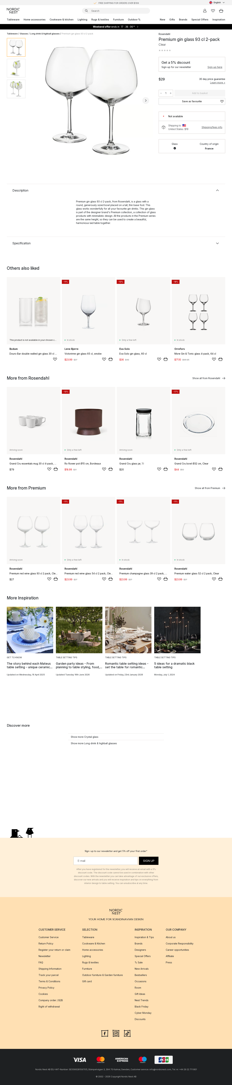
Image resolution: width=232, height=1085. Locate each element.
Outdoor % (134, 19)
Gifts (172, 19)
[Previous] (37, 100)
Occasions (140, 981)
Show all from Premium (207, 488)
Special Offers (199, 19)
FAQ (41, 962)
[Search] (86, 11)
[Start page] (13, 10)
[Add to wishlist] (55, 359)
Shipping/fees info (212, 127)
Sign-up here (215, 67)
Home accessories (35, 19)
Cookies (43, 993)
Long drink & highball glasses (45, 33)
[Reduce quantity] (161, 93)
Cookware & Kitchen (93, 943)
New (162, 19)
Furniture (118, 19)
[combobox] (217, 2)
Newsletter (45, 956)
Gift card (87, 981)
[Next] (145, 100)
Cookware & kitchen (62, 19)
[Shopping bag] (221, 11)
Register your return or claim (54, 949)
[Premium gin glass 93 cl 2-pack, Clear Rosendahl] (91, 100)
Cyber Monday (143, 1012)
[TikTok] (127, 1033)
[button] (165, 50)
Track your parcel (49, 975)
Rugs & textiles (100, 19)
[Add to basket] (111, 359)
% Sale (139, 962)
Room (138, 987)
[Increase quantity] (170, 93)
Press (169, 962)
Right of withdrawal (49, 1006)
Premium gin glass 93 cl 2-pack (77, 33)
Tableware (13, 19)
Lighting (82, 19)
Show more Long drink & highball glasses (94, 743)
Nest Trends (141, 1000)
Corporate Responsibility (179, 943)
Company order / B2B (51, 1000)
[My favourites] (213, 11)
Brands (183, 19)
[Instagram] (116, 1033)
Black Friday (141, 1006)
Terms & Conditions (49, 981)
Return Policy (46, 943)
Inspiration (218, 19)
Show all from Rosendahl (206, 378)
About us (171, 937)
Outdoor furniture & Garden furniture (102, 975)
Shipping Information (50, 968)
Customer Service (49, 937)
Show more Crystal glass (84, 736)
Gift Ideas (140, 993)
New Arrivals (142, 968)
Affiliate (170, 956)
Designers (140, 949)
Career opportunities (177, 949)
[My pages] (205, 11)
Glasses (24, 33)
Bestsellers (141, 975)
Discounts (140, 1019)
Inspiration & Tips (144, 937)
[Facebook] (104, 1033)
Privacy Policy (46, 987)
